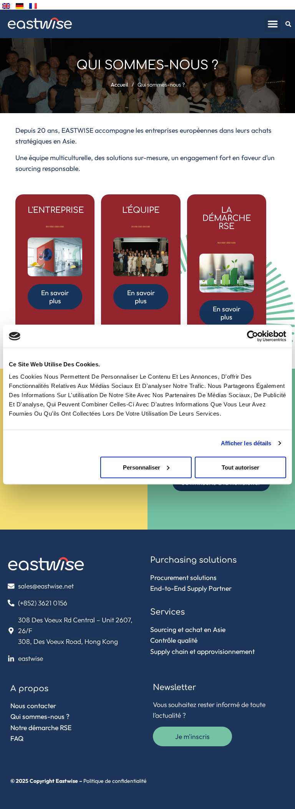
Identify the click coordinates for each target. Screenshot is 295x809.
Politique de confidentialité (115, 780)
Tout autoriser (240, 467)
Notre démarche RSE (40, 727)
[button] (273, 24)
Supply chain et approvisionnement (202, 651)
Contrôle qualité (173, 640)
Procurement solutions (183, 577)
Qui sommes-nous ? (40, 716)
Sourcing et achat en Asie (187, 629)
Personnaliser (141, 467)
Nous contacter (33, 705)
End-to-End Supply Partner (191, 588)
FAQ (16, 738)
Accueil (119, 84)
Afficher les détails (246, 443)
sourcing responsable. (47, 168)
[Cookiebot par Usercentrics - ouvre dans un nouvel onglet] (252, 336)
